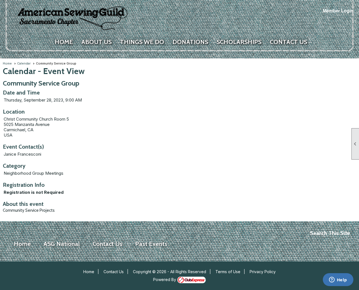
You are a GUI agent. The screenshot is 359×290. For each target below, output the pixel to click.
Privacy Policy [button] (263, 271)
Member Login (338, 10)
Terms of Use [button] (227, 271)
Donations (190, 42)
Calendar (24, 63)
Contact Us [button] (288, 42)
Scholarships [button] (239, 42)
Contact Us (113, 271)
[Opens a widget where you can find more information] (338, 280)
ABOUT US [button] (96, 42)
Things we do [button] (142, 42)
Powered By (165, 279)
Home (64, 42)
